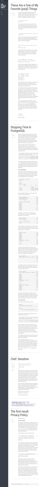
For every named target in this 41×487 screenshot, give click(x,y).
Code (1, 11)
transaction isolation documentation (25, 348)
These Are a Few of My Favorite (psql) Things (24, 7)
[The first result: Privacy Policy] (25, 404)
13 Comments (13, 137)
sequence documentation (32, 346)
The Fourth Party (3, 6)
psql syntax (31, 339)
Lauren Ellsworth (17, 2)
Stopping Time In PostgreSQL (21, 129)
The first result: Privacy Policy (20, 413)
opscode (13, 366)
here (29, 391)
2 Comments (13, 15)
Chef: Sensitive (20, 359)
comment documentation (24, 103)
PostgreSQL (13, 13)
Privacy (2, 14)
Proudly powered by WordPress (16, 484)
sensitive (13, 367)
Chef (1, 13)
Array (27, 484)
